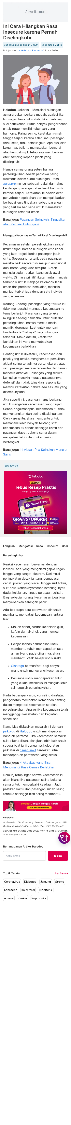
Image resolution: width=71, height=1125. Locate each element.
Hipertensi (45, 890)
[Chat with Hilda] (64, 838)
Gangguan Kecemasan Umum (21, 44)
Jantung (45, 881)
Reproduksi (39, 898)
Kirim (58, 856)
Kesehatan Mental (51, 44)
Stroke (59, 881)
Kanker (22, 898)
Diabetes (30, 881)
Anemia (9, 898)
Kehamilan (10, 890)
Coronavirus (12, 881)
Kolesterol (28, 890)
